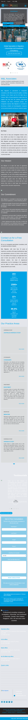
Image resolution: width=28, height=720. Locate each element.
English (8, 1)
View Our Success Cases (14, 53)
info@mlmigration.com (21, 695)
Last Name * (14, 533)
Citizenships (4, 677)
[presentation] (1, 24)
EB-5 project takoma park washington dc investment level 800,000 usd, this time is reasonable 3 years (13, 600)
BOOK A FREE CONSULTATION (14, 25)
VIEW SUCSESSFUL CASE (20, 23)
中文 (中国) (14, 1)
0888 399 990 (19, 693)
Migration (3, 672)
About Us (3, 670)
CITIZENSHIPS (7, 360)
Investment (3, 675)
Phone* (14, 546)
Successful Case (5, 679)
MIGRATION (7, 414)
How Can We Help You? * (14, 559)
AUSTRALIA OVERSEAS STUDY (12, 332)
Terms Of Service (21, 712)
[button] (11, 40)
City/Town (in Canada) (14, 552)
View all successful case (6, 513)
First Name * (14, 526)
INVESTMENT (7, 387)
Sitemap (4, 712)
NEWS (8, 23)
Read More (21, 349)
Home (2, 667)
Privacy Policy (11, 712)
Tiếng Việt (3, 1)
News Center (4, 684)
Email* (14, 539)
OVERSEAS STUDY (9, 441)
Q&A (2, 682)
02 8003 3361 (19, 691)
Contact (3, 686)
